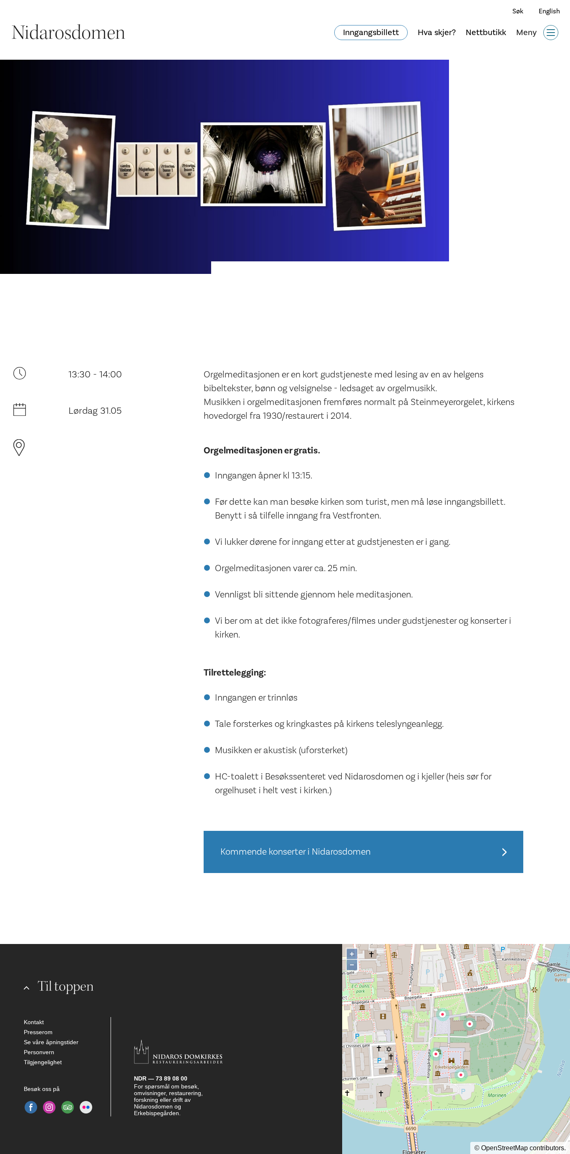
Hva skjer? (437, 32)
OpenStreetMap (504, 1147)
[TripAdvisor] (68, 1107)
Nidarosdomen (68, 32)
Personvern (39, 1052)
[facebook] (31, 1107)
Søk (517, 11)
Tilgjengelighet (43, 1062)
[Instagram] (49, 1107)
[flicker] (86, 1107)
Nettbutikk (486, 32)
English (549, 11)
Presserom (38, 1032)
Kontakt (34, 1022)
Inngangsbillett (371, 32)
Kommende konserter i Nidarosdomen (295, 852)
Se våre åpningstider (51, 1042)
